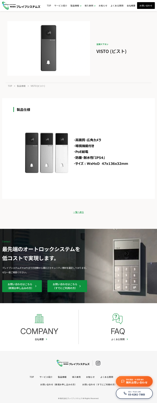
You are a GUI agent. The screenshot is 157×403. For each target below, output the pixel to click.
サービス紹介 (60, 5)
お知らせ (103, 5)
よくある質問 (117, 5)
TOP (49, 5)
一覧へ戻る (78, 212)
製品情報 (21, 85)
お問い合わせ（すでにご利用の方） (99, 384)
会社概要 (131, 5)
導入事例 (76, 376)
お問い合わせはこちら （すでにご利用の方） (65, 286)
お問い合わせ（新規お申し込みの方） (58, 384)
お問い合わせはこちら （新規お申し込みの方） (20, 286)
